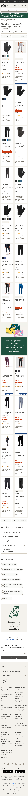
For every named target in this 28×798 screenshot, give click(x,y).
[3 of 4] (7, 53)
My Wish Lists (5, 696)
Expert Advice (19, 718)
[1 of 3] (6, 447)
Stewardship (18, 745)
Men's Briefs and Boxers (10, 574)
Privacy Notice (6, 786)
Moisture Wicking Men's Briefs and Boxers (13, 585)
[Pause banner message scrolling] (26, 14)
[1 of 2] (20, 368)
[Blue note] (8, 140)
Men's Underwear (13, 19)
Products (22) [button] (6, 32)
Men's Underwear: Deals (10, 564)
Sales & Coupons (19, 707)
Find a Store (4, 754)
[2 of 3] (7, 447)
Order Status (18, 690)
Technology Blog (19, 743)
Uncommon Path (19, 723)
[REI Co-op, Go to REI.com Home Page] (3, 5)
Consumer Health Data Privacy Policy (14, 788)
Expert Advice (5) (17, 32)
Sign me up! (14, 658)
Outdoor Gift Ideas (6, 707)
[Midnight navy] (10, 219)
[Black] (3, 56)
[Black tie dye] (3, 449)
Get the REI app (14, 629)
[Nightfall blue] (5, 258)
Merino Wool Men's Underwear (12, 579)
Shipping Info (19, 701)
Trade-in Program (6, 727)
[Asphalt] (19, 371)
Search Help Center (6, 752)
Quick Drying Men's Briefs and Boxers (12, 592)
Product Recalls (7, 790)
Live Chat (4, 757)
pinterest (16, 764)
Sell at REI (4, 739)
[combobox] (14, 10)
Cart (21, 5)
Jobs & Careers (5, 734)
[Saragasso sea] (5, 99)
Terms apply (13, 349)
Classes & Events (19, 721)
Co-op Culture (5, 736)
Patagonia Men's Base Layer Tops (13, 569)
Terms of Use (6, 783)
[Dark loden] (8, 219)
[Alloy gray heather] (5, 56)
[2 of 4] (20, 216)
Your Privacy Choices (19, 783)
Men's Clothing (4, 19)
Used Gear (4, 725)
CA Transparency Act (19, 790)
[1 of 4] (6, 53)
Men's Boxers (7, 598)
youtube (19, 764)
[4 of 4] (8, 53)
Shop (9, 6)
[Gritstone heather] (5, 219)
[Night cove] (8, 56)
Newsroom (18, 741)
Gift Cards (4, 710)
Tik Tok (8, 764)
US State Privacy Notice (19, 786)
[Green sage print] (10, 140)
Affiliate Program (6, 741)
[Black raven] (5, 140)
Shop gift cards (14, 351)
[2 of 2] (7, 368)
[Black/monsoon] (3, 219)
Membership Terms (14, 792)
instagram (4, 764)
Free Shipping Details (21, 710)
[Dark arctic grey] (3, 140)
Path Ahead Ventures (21, 725)
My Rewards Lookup (7, 694)
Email (2, 650)
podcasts (23, 764)
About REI (17, 734)
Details (22, 647)
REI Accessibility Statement (14, 794)
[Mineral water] (21, 181)
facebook (12, 764)
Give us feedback (10, 639)
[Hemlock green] (19, 181)
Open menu (25, 5)
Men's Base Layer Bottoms (7, 20)
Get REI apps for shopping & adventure (14, 768)
